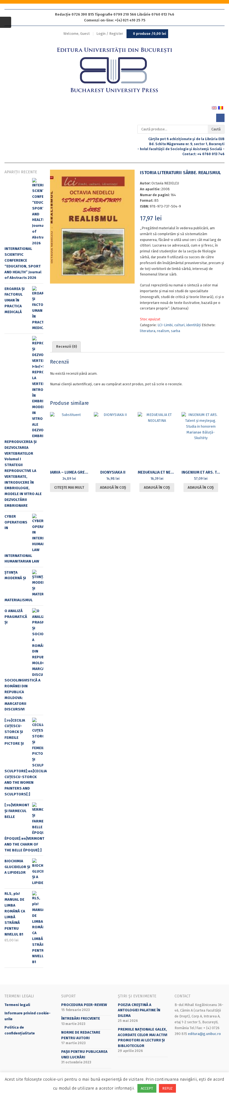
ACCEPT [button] (147, 1088)
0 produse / (149, 33)
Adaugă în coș (113, 487)
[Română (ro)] (220, 108)
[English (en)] (214, 108)
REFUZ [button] (167, 1088)
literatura (147, 331)
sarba (175, 331)
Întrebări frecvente (80, 1018)
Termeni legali (17, 1005)
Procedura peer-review (84, 1005)
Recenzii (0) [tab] (66, 346)
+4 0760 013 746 (211, 154)
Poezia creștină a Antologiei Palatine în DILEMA (139, 1010)
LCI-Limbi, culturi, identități (179, 325)
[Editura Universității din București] (114, 70)
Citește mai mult (69, 487)
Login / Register (109, 33)
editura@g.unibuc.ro (204, 1034)
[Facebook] (220, 118)
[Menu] (5, 22)
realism (163, 331)
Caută (216, 129)
